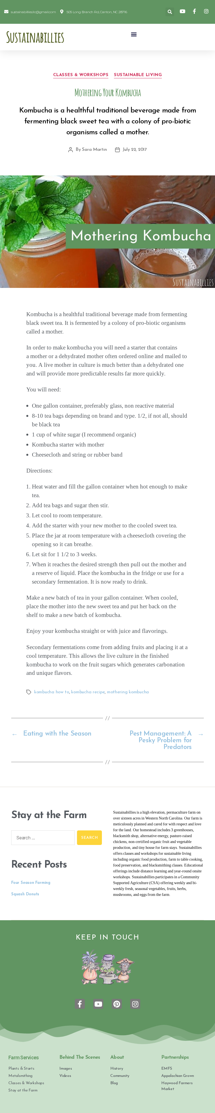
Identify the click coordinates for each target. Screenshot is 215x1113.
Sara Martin (94, 149)
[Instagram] (135, 1004)
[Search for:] (42, 838)
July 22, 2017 (135, 149)
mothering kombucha (128, 692)
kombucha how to (51, 692)
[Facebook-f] (80, 1004)
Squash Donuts (25, 894)
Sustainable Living (138, 75)
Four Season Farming (30, 883)
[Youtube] (98, 1004)
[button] (134, 34)
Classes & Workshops (80, 75)
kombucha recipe (88, 692)
